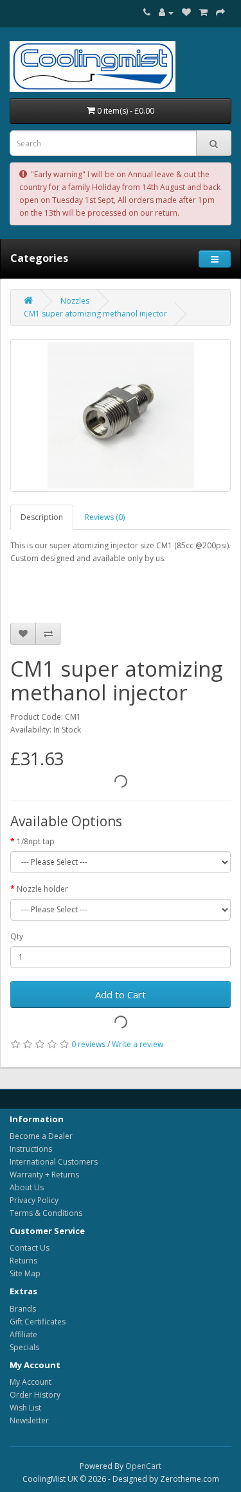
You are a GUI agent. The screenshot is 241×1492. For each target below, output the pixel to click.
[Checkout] (220, 12)
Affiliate (23, 1334)
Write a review (137, 1044)
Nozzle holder (42, 888)
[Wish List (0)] (186, 12)
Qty (16, 936)
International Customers (54, 1161)
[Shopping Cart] (203, 12)
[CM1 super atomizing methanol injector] (120, 415)
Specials (24, 1347)
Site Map (25, 1273)
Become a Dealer (41, 1136)
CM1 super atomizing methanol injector (95, 313)
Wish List (25, 1407)
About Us (27, 1187)
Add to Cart (120, 994)
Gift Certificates (38, 1321)
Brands (23, 1308)
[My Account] (166, 12)
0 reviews (88, 1044)
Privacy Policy (34, 1200)
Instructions (31, 1148)
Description (42, 517)
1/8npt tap (36, 841)
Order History (35, 1394)
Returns (23, 1260)
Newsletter (29, 1420)
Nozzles (74, 300)
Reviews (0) (105, 517)
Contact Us (29, 1247)
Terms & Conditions (46, 1213)
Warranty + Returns (44, 1174)
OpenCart (143, 1466)
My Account (30, 1381)
